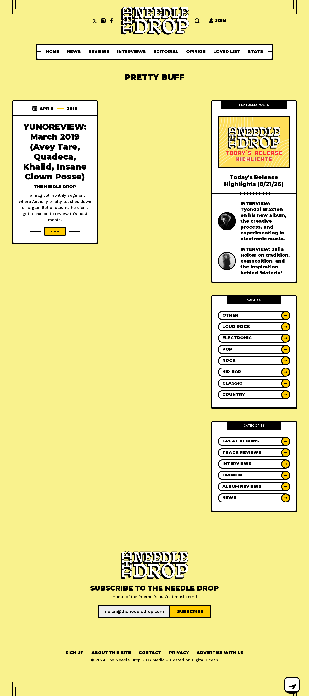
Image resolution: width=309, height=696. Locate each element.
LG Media (155, 660)
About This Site (111, 652)
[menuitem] (52, 52)
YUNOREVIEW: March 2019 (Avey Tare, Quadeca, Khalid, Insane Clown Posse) (55, 152)
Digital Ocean (205, 660)
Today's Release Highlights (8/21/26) (254, 180)
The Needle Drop (55, 186)
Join (220, 20)
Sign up (74, 652)
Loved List (226, 51)
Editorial (166, 51)
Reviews (98, 51)
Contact (150, 652)
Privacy (179, 652)
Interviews (131, 51)
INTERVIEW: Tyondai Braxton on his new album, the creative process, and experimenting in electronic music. (263, 221)
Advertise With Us (220, 652)
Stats (255, 51)
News (74, 51)
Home (52, 51)
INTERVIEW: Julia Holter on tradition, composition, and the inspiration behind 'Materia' (265, 260)
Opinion (196, 51)
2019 (72, 108)
